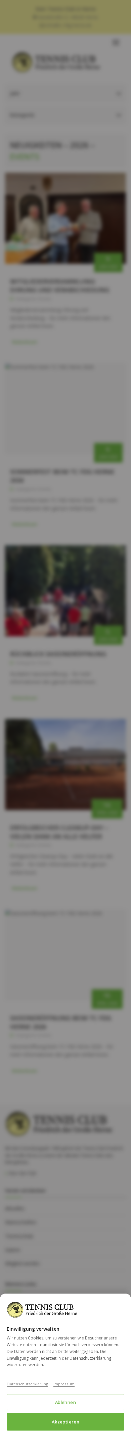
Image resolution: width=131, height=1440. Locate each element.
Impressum (64, 1383)
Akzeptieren (65, 1422)
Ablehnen (65, 1402)
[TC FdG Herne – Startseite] (65, 1310)
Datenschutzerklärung (27, 1383)
